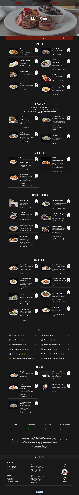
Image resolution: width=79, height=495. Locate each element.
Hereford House (65, 479)
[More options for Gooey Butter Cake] (36, 372)
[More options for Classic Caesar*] (68, 135)
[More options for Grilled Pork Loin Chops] (36, 279)
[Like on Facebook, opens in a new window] (36, 457)
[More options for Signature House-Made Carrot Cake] (36, 385)
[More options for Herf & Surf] (36, 265)
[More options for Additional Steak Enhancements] (36, 236)
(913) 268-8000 (10, 480)
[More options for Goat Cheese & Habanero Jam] (68, 75)
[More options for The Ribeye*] (36, 213)
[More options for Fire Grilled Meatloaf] (68, 291)
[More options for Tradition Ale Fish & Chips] (68, 279)
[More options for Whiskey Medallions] (36, 310)
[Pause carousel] (78, 35)
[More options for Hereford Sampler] (36, 71)
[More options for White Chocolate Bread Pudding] (36, 402)
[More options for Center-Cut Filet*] (36, 200)
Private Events (54, 2)
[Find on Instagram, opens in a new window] (39, 457)
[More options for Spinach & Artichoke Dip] (68, 86)
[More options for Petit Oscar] (36, 294)
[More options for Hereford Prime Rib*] (68, 227)
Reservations (19, 2)
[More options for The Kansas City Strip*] (68, 200)
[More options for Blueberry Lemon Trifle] (68, 385)
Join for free (67, 38)
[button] (25, 3)
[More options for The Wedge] (36, 133)
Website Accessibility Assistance (39, 488)
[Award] (65, 472)
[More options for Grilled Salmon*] (68, 307)
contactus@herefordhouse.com (13, 471)
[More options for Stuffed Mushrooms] (68, 49)
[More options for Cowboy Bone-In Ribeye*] (68, 214)
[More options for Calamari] (36, 84)
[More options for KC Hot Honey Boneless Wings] (36, 49)
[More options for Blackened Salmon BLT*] (36, 175)
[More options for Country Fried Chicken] (68, 265)
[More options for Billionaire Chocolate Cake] (68, 372)
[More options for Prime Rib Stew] (36, 117)
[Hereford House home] (39, 2)
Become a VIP (66, 2)
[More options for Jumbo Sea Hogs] (68, 60)
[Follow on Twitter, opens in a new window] (43, 457)
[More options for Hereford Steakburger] (68, 158)
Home (14, 2)
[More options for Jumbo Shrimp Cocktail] (36, 60)
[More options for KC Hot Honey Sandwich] (36, 158)
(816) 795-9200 (10, 469)
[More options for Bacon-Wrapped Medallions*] (36, 225)
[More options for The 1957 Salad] (68, 117)
